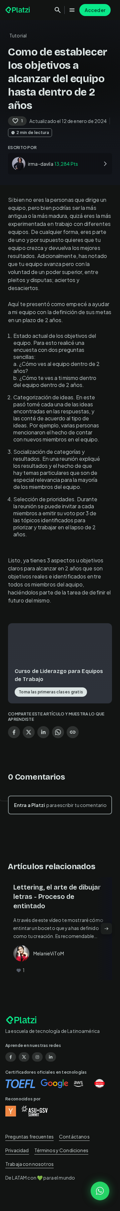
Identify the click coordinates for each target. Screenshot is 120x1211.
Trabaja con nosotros (29, 1164)
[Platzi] (18, 10)
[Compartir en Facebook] (14, 732)
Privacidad (17, 1150)
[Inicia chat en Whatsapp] (100, 1191)
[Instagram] (37, 1057)
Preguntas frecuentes (29, 1136)
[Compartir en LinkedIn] (43, 732)
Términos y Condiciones (61, 1150)
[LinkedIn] (50, 1057)
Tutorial (18, 35)
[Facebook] (10, 1057)
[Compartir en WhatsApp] (58, 732)
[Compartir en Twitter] (29, 732)
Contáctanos (74, 1136)
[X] (24, 1057)
